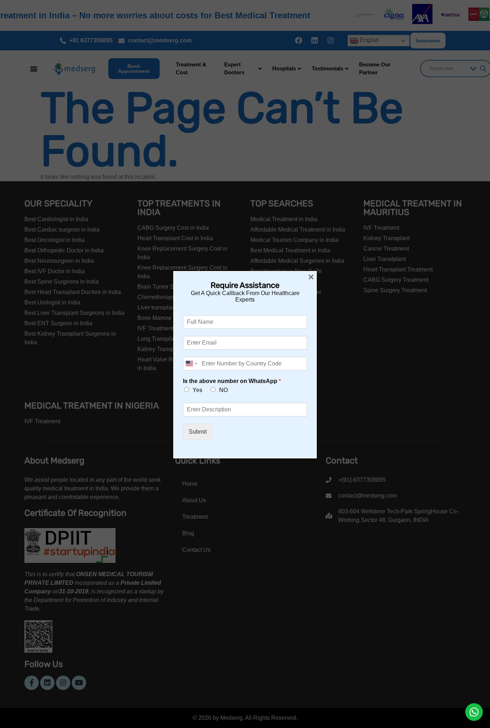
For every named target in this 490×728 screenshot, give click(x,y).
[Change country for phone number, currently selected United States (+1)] (191, 363)
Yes (197, 390)
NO (223, 390)
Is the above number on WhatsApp (232, 381)
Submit (198, 432)
